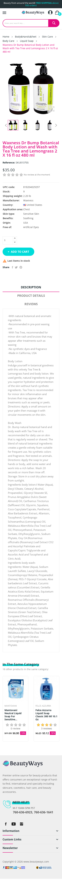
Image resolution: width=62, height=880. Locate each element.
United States (34, 204)
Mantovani (10, 706)
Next (56, 125)
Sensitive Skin (31, 213)
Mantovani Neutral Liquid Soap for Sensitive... (13, 715)
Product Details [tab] (31, 296)
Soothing (28, 218)
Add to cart (20, 252)
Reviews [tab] (31, 304)
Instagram (21, 824)
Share (12, 267)
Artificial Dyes (31, 227)
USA (25, 222)
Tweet (16, 267)
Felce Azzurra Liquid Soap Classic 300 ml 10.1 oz (46, 715)
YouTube (14, 824)
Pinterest (21, 267)
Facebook (6, 824)
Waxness (28, 200)
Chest (26, 209)
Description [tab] (31, 287)
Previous (6, 125)
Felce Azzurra (43, 706)
